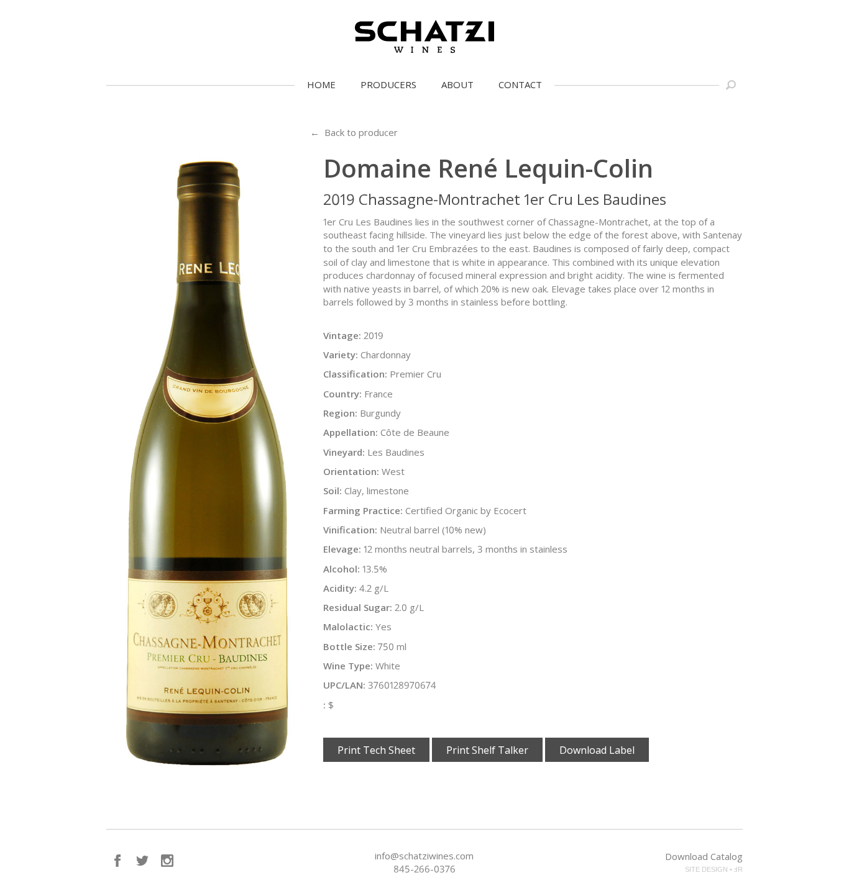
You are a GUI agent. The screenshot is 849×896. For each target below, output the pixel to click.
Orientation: (351, 471)
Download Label (597, 750)
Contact (520, 84)
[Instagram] (167, 860)
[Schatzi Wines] (424, 36)
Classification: (355, 374)
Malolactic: (348, 626)
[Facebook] (117, 860)
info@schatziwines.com (424, 855)
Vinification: (350, 529)
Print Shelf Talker (487, 750)
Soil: (332, 490)
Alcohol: (341, 569)
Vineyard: (344, 452)
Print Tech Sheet (376, 750)
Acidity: (340, 588)
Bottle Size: (349, 646)
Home (321, 84)
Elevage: (342, 549)
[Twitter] (142, 860)
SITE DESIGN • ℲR (714, 869)
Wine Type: (348, 665)
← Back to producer (354, 132)
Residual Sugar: (357, 607)
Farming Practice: (363, 510)
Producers (388, 84)
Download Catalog (704, 856)
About (457, 84)
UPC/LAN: (344, 685)
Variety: (340, 354)
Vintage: (342, 335)
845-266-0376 (424, 868)
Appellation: (350, 432)
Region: (340, 413)
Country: (342, 393)
